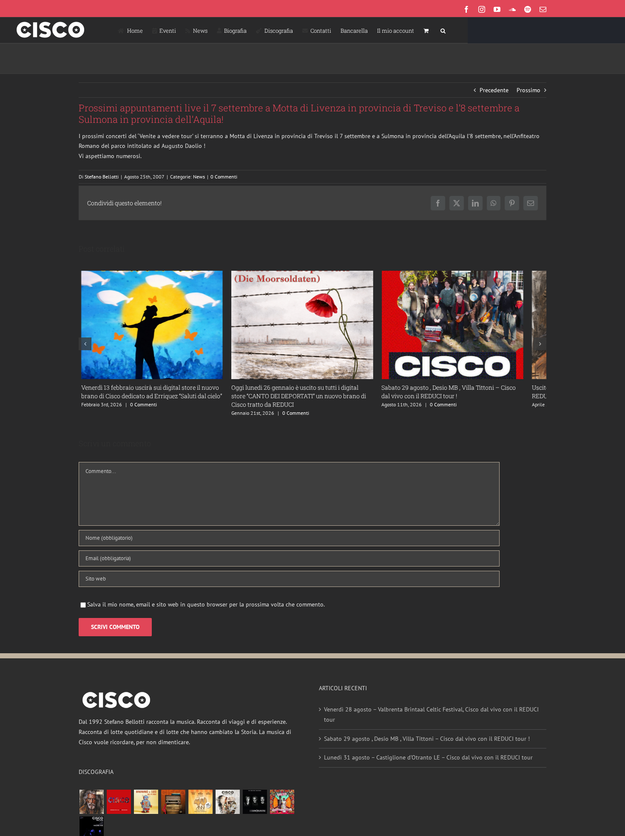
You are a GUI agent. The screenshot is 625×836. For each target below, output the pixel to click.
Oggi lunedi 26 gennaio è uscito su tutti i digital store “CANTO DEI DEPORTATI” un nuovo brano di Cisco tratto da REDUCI (308, 402)
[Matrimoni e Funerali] (282, 808)
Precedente (494, 90)
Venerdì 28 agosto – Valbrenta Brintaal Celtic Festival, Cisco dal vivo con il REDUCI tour (431, 721)
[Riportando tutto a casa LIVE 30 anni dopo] (118, 808)
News (199, 176)
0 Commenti (223, 176)
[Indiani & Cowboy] (227, 808)
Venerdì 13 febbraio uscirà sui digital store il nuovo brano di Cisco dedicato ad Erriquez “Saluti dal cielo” (149, 398)
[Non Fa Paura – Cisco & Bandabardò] (146, 808)
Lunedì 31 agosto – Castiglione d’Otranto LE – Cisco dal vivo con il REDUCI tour (428, 764)
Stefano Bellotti (102, 176)
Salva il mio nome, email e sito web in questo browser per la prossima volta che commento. (206, 611)
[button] (443, 30)
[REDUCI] (91, 808)
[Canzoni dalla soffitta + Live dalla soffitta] (173, 808)
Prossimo (528, 90)
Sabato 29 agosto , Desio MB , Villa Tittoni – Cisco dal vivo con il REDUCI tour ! (427, 745)
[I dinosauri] (254, 808)
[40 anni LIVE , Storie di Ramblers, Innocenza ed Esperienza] (200, 808)
